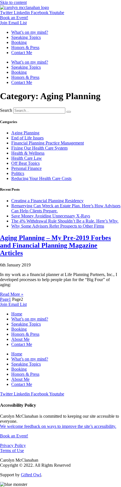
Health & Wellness (27, 153)
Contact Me (21, 52)
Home (16, 314)
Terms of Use (12, 450)
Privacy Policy (13, 445)
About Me (20, 339)
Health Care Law (26, 158)
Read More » (11, 294)
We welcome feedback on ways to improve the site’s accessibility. (58, 426)
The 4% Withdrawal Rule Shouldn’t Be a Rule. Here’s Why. (64, 221)
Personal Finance (26, 168)
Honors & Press (25, 47)
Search (6, 110)
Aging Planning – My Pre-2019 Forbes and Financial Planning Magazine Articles (55, 245)
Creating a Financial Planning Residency (47, 200)
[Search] (68, 112)
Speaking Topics (26, 37)
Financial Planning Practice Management (47, 143)
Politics (17, 173)
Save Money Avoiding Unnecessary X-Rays (50, 216)
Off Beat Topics (25, 163)
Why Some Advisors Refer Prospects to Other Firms (57, 226)
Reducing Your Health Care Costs (41, 178)
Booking (19, 42)
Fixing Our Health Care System (39, 148)
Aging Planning (25, 132)
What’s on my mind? (29, 32)
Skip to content (13, 2)
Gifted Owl (31, 474)
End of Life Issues (27, 137)
